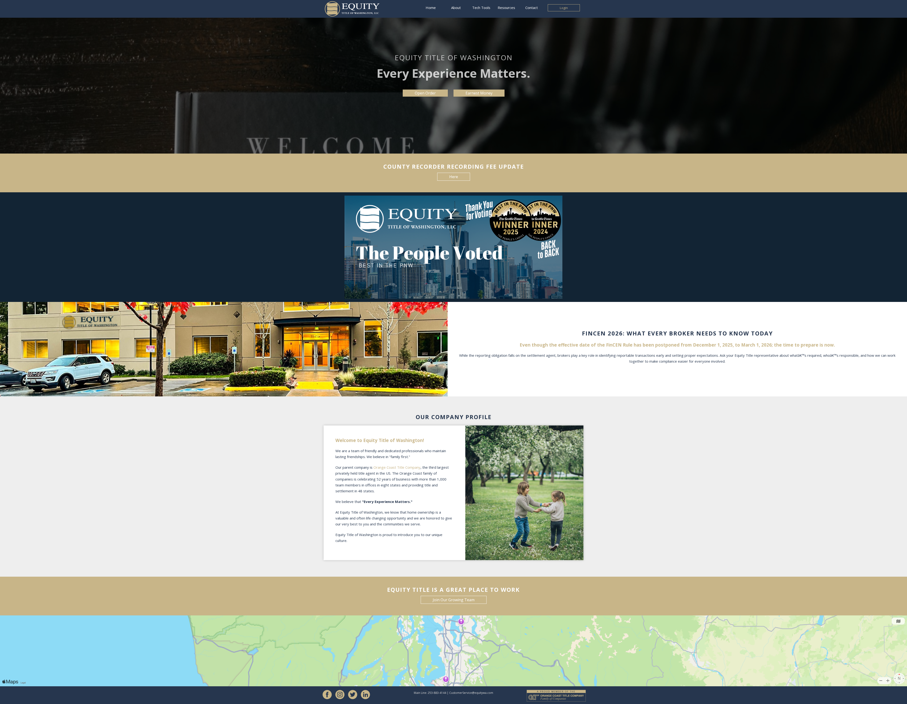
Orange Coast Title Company (396, 467)
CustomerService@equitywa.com (471, 693)
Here (453, 176)
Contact (531, 7)
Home (431, 7)
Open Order (425, 93)
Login (564, 8)
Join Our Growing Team (454, 599)
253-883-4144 (437, 693)
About (456, 7)
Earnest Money (479, 93)
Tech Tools (481, 7)
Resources (506, 7)
